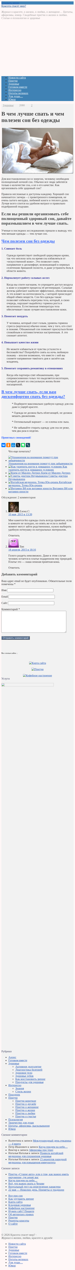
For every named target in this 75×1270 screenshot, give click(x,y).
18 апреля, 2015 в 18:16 (22, 549)
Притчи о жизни (25, 1110)
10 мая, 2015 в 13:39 (20, 514)
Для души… (15, 96)
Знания (19, 1088)
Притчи (13, 80)
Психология (15, 1119)
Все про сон (15, 1195)
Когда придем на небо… (53, 1146)
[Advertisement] (37, 49)
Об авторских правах (21, 1214)
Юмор (12, 99)
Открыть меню (10, 2)
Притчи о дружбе (25, 1103)
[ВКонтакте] (3, 445)
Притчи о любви (25, 1113)
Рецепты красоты (18, 1220)
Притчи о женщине (27, 1107)
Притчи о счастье (25, 1116)
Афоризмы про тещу (41, 1150)
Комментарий (10, 609)
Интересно (14, 90)
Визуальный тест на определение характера (34, 1186)
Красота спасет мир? (13, 5)
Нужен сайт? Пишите (21, 1211)
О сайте (13, 1223)
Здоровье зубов (24, 1075)
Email (4, 596)
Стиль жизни (23, 1091)
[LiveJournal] (28, 445)
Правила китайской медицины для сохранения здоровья (35, 1155)
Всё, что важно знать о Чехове (26, 1183)
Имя (3, 590)
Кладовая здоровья (19, 1205)
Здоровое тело (23, 1072)
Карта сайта (15, 1201)
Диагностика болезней (28, 1069)
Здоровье (13, 83)
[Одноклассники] (8, 445)
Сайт (4, 603)
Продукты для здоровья (29, 1082)
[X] (18, 445)
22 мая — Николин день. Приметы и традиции (36, 1189)
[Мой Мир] (13, 445)
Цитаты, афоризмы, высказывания (29, 1125)
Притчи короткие (25, 1100)
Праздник (14, 1094)
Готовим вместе (17, 86)
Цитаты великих (18, 93)
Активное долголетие (28, 1066)
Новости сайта (17, 77)
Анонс (12, 1057)
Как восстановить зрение (30, 1079)
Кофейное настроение (21, 1208)
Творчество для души (21, 1122)
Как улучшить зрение (21, 1198)
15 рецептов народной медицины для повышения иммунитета (37, 1161)
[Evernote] (23, 445)
